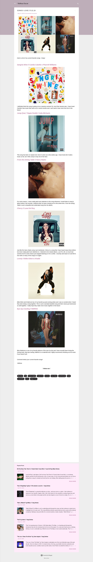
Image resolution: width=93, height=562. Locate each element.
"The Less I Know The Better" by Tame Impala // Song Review (32, 536)
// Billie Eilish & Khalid (28, 259)
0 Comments (27, 13)
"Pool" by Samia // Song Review (25, 519)
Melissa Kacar (23, 3)
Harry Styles (54, 376)
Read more (72, 481)
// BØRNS (27, 309)
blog (25, 376)
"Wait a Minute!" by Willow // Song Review (27, 502)
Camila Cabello (31, 376)
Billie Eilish (20, 376)
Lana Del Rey (21, 379)
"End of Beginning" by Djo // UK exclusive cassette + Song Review (33, 486)
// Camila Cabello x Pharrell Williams (36, 65)
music (27, 379)
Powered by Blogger (47, 555)
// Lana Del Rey (26, 208)
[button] (75, 11)
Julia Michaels (62, 376)
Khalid (68, 376)
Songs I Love (34, 379)
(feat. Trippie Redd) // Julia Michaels (33, 113)
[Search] (78, 4)
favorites (47, 376)
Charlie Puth (40, 376)
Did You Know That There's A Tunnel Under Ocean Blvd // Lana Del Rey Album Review (38, 469)
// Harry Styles (31, 160)
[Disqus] (46, 400)
